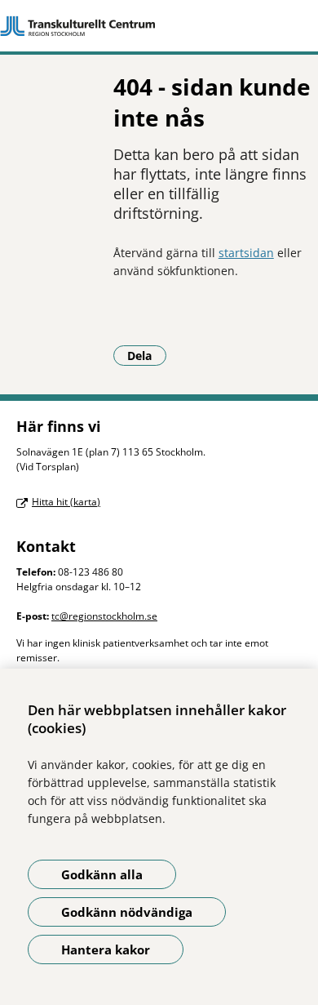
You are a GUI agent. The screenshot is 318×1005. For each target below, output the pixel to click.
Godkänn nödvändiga (126, 912)
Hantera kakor (105, 949)
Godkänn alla (102, 874)
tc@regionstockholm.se (104, 616)
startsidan (246, 252)
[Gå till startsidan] (159, 26)
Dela (146, 355)
